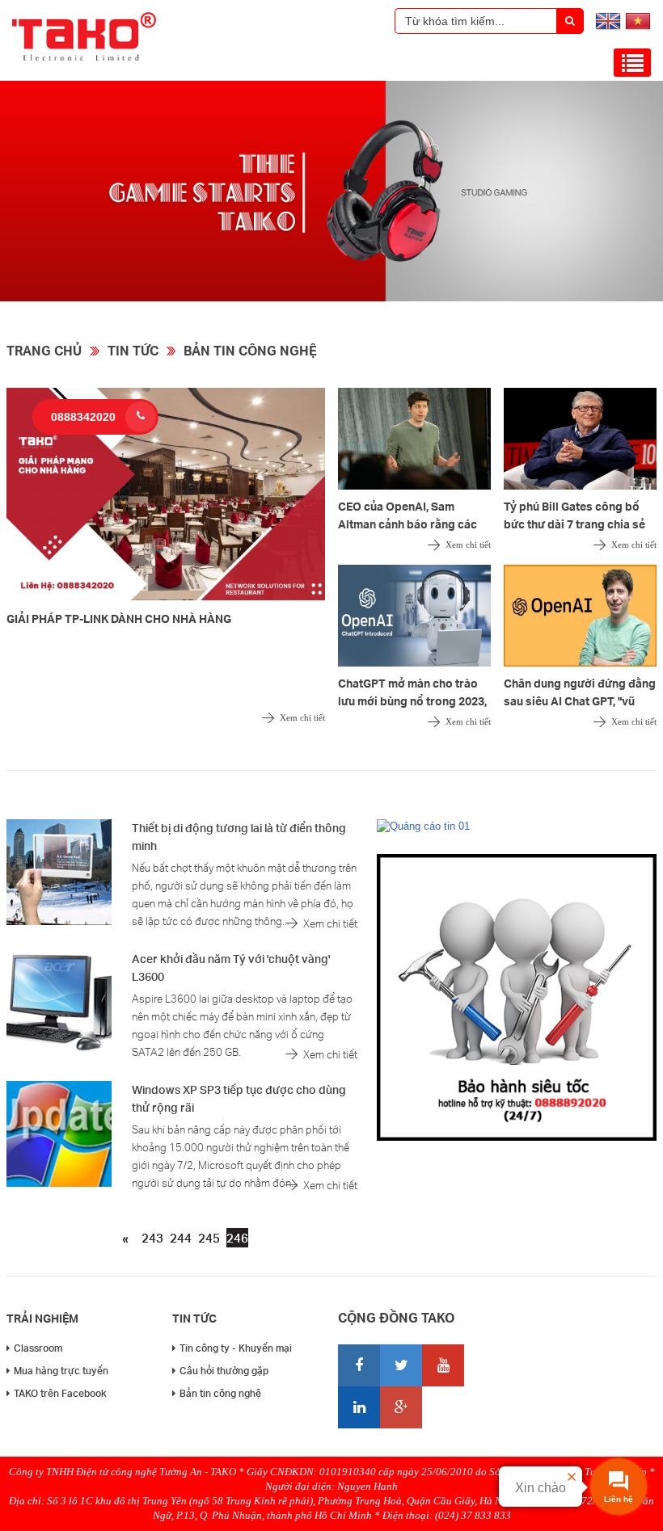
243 (152, 1238)
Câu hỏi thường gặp (223, 1371)
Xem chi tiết (302, 717)
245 (209, 1238)
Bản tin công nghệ (250, 350)
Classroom (38, 1348)
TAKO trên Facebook (60, 1393)
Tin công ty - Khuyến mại (235, 1348)
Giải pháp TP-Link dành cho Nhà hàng (118, 618)
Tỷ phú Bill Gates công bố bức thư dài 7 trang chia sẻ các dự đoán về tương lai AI (576, 524)
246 (237, 1238)
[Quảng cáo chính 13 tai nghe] (331, 298)
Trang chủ (44, 350)
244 (181, 1238)
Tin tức (133, 350)
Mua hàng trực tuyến (61, 1371)
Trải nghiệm (42, 1318)
